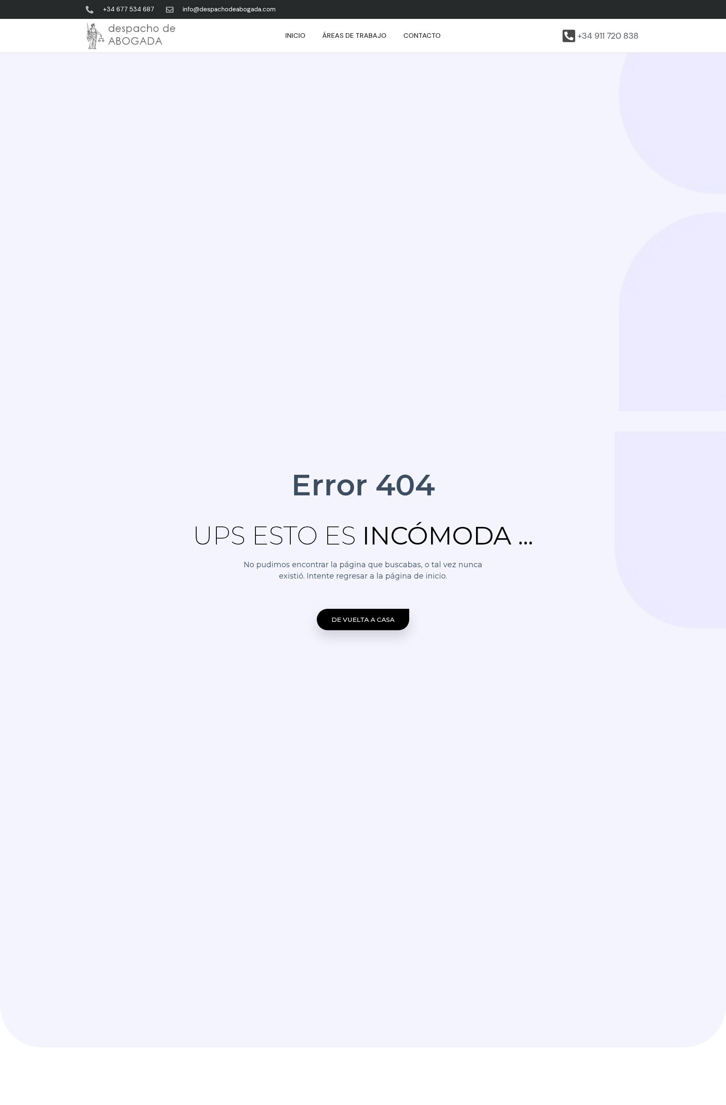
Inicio (295, 35)
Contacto (422, 35)
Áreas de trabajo (354, 35)
